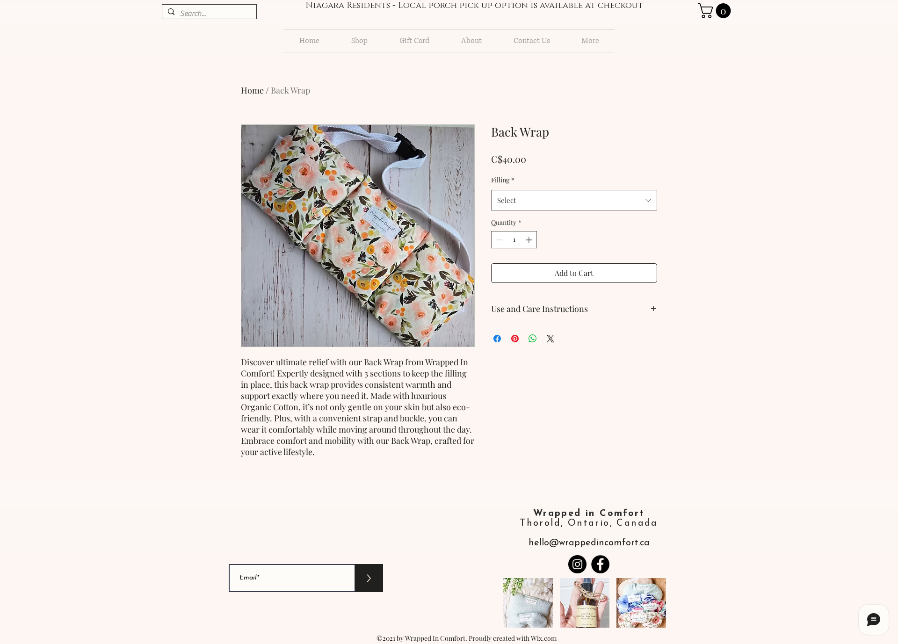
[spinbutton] (514, 240)
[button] (528, 603)
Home (252, 90)
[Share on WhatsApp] (532, 338)
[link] (716, 10)
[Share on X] (550, 338)
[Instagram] (577, 564)
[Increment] (530, 240)
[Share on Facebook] (497, 338)
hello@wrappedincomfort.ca (589, 543)
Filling (502, 179)
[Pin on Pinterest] (515, 338)
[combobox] (574, 200)
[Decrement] (498, 240)
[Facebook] (600, 564)
